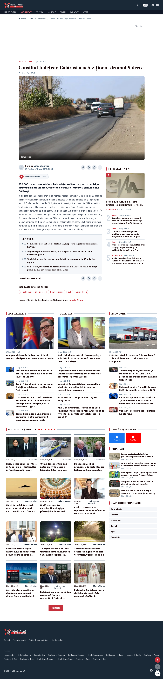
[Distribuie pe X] (100, 167)
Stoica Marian (31, 501)
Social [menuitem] (63, 12)
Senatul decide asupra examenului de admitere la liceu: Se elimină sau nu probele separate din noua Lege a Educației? (20, 554)
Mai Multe (56, 608)
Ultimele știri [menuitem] (10, 12)
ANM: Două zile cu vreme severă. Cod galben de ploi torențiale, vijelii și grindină (89, 551)
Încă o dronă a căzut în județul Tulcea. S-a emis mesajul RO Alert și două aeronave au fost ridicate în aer (128, 262)
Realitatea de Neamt (27, 659)
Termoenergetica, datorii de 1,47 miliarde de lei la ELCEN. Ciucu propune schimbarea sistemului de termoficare (138, 375)
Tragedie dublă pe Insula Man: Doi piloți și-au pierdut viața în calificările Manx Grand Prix (128, 247)
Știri (31, 19)
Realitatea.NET (9, 655)
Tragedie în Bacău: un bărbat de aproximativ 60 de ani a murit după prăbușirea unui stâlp (33, 417)
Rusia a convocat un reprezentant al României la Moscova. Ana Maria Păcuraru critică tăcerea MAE (89, 513)
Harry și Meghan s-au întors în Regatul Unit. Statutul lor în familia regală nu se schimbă (21, 468)
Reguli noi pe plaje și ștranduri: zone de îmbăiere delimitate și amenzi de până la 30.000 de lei (127, 220)
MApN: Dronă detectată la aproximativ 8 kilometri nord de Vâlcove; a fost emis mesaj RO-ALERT (21, 510)
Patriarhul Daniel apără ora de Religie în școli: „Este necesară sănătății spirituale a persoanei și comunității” (89, 596)
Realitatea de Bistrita (133, 655)
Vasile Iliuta (81, 292)
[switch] (145, 5)
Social (114, 215)
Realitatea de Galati (83, 659)
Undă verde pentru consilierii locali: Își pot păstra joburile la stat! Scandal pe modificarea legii (53, 511)
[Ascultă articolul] (157, 660)
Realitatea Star (39, 655)
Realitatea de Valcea (151, 655)
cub (69, 292)
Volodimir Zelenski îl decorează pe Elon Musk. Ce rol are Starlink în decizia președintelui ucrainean (79, 387)
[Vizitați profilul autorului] (21, 167)
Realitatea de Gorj (10, 659)
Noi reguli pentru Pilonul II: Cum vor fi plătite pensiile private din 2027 (138, 389)
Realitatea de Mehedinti (56, 655)
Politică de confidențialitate (39, 640)
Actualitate (42, 19)
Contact (7, 640)
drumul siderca (56, 292)
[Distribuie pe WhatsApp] (94, 167)
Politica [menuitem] (39, 12)
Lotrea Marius (41, 166)
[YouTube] (157, 5)
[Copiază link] (83, 167)
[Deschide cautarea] (137, 5)
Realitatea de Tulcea (65, 659)
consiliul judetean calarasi (32, 292)
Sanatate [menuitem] (74, 12)
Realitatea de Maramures (46, 659)
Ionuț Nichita (31, 460)
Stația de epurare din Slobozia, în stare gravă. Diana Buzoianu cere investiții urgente (59, 253)
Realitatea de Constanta (114, 655)
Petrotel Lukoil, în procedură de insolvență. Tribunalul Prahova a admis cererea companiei (132, 358)
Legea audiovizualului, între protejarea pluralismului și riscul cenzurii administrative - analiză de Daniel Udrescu (124, 206)
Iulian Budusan (64, 501)
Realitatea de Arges (96, 655)
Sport (114, 229)
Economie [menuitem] (51, 12)
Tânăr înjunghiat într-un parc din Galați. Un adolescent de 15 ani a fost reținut (61, 260)
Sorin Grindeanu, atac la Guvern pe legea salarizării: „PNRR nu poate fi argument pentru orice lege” (80, 358)
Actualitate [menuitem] (26, 12)
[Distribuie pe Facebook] (88, 167)
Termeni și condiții (19, 640)
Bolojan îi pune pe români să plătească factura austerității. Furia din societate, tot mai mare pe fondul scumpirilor (55, 598)
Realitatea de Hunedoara (76, 655)
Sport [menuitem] (85, 12)
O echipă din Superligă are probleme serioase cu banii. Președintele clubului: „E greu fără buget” (126, 235)
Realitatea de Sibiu (99, 659)
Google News (76, 299)
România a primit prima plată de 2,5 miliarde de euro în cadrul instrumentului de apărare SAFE (137, 400)
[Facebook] (152, 5)
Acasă (23, 19)
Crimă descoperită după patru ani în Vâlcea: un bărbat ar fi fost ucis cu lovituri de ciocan (53, 468)
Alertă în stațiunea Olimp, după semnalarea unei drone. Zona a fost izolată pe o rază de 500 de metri (21, 595)
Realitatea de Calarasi (93, 502)
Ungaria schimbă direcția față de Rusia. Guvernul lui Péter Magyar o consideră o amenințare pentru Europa (79, 373)
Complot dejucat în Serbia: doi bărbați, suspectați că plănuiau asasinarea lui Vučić (62, 245)
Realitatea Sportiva (24, 655)
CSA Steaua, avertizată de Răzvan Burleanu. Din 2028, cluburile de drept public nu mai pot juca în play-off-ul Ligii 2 (62, 268)
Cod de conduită (57, 640)
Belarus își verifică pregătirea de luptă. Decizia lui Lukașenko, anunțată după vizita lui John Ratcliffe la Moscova (89, 470)
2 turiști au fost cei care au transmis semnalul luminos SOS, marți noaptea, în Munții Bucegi (55, 553)
